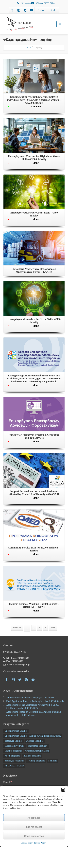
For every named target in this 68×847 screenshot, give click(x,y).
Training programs (36, 760)
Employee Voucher (13, 741)
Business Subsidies (34, 741)
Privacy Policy (40, 843)
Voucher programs (13, 751)
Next (53, 627)
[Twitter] (25, 10)
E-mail (7, 782)
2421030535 (26, 3)
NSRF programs (12, 756)
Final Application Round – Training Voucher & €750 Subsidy (35, 701)
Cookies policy (27, 843)
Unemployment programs (37, 751)
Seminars (52, 760)
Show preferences (34, 836)
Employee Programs (14, 760)
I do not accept (34, 826)
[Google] (26, 679)
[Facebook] (12, 10)
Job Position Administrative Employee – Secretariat (30, 697)
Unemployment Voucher (16, 731)
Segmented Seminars (37, 746)
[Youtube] (31, 10)
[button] (63, 789)
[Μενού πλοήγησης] (59, 24)
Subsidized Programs (14, 746)
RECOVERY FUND (14, 765)
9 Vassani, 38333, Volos (45, 3)
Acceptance (34, 817)
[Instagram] (18, 10)
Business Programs (32, 756)
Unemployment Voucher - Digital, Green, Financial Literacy (33, 736)
